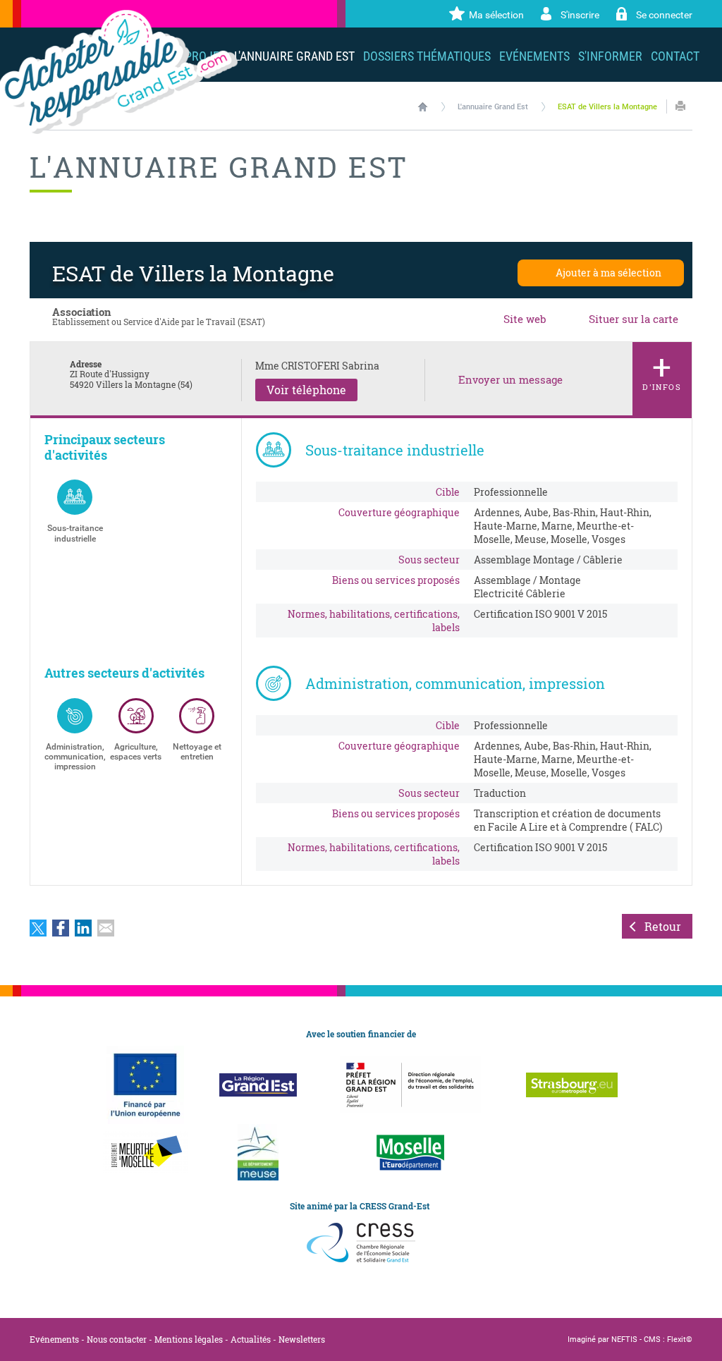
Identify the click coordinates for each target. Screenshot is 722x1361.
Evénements (54, 1339)
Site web (524, 319)
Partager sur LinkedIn (83, 928)
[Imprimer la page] (680, 106)
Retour (662, 926)
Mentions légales (188, 1339)
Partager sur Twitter (38, 928)
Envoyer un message (510, 379)
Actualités (251, 1339)
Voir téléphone (306, 389)
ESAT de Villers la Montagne (607, 106)
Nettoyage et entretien (197, 752)
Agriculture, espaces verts (135, 752)
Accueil (422, 106)
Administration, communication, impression (74, 757)
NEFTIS (624, 1339)
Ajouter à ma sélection (608, 272)
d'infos (662, 367)
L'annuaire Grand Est (493, 106)
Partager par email (105, 928)
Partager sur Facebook (60, 928)
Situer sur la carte (633, 319)
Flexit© (679, 1339)
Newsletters (302, 1339)
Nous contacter (117, 1339)
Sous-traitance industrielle (75, 533)
